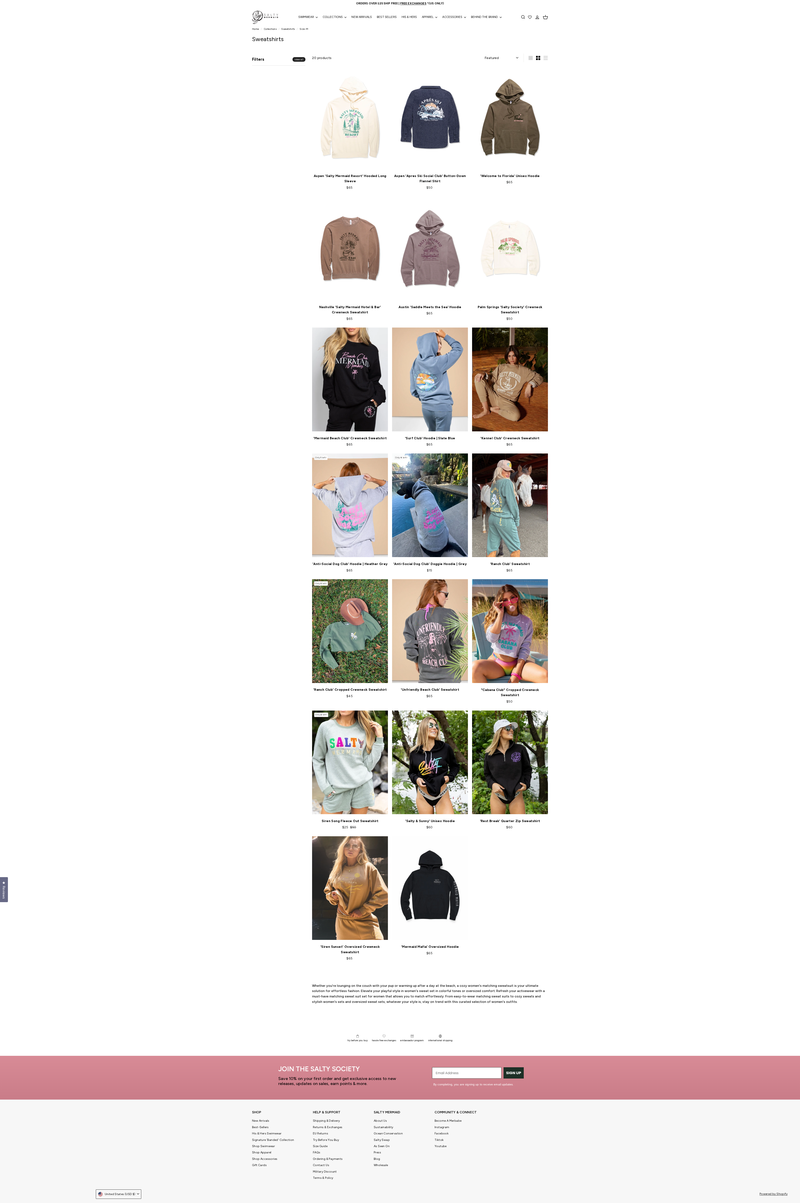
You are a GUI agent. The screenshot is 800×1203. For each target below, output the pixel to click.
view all (299, 59)
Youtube (441, 1146)
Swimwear (306, 17)
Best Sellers (387, 17)
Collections (333, 17)
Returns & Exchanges (327, 1127)
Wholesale (381, 1165)
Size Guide (320, 1146)
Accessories (452, 17)
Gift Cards (259, 1165)
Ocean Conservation (388, 1133)
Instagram (442, 1127)
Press (377, 1152)
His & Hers (409, 17)
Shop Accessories (264, 1159)
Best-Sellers (260, 1127)
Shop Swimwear (263, 1146)
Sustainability (383, 1127)
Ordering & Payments (328, 1159)
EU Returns (320, 1133)
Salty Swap (382, 1140)
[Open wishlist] (530, 17)
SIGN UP (513, 1072)
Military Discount (325, 1171)
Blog (377, 1159)
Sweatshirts (288, 29)
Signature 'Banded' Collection (273, 1140)
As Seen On (382, 1146)
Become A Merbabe (448, 1121)
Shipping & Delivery (326, 1121)
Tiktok (439, 1140)
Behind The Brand (485, 17)
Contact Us (321, 1165)
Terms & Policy (323, 1178)
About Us (380, 1121)
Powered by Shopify (774, 1194)
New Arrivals (361, 17)
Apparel (428, 17)
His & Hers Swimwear (267, 1133)
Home (256, 29)
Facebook (442, 1133)
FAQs (316, 1152)
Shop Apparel (261, 1152)
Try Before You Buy (326, 1140)
